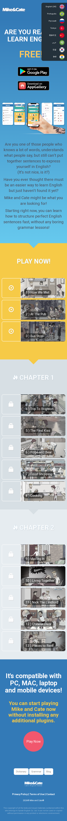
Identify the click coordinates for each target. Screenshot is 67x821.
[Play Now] (33, 750)
